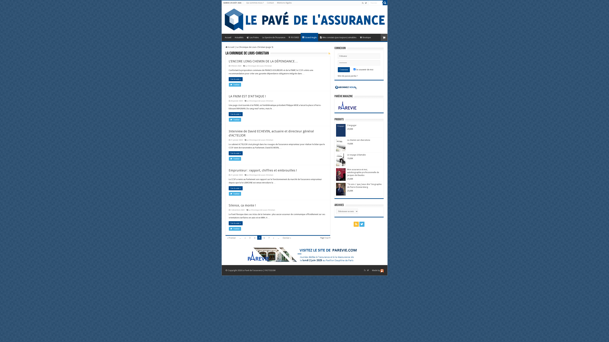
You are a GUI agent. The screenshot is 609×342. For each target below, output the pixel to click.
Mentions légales (284, 3)
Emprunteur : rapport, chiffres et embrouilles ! (263, 170)
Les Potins (254, 37)
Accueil (228, 37)
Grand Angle (311, 37)
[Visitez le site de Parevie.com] (304, 254)
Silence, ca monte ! (242, 205)
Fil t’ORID (295, 37)
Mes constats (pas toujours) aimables (339, 37)
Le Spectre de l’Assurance (273, 37)
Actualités (239, 37)
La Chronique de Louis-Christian (258, 66)
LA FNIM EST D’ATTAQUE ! (247, 96)
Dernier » (287, 238)
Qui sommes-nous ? (255, 3)
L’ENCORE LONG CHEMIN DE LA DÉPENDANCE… (263, 61)
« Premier (231, 238)
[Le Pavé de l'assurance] (304, 19)
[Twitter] (366, 3)
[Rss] (363, 3)
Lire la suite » (236, 79)
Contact (270, 3)
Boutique (367, 37)
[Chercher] (385, 2)
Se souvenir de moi (364, 69)
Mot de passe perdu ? (348, 76)
